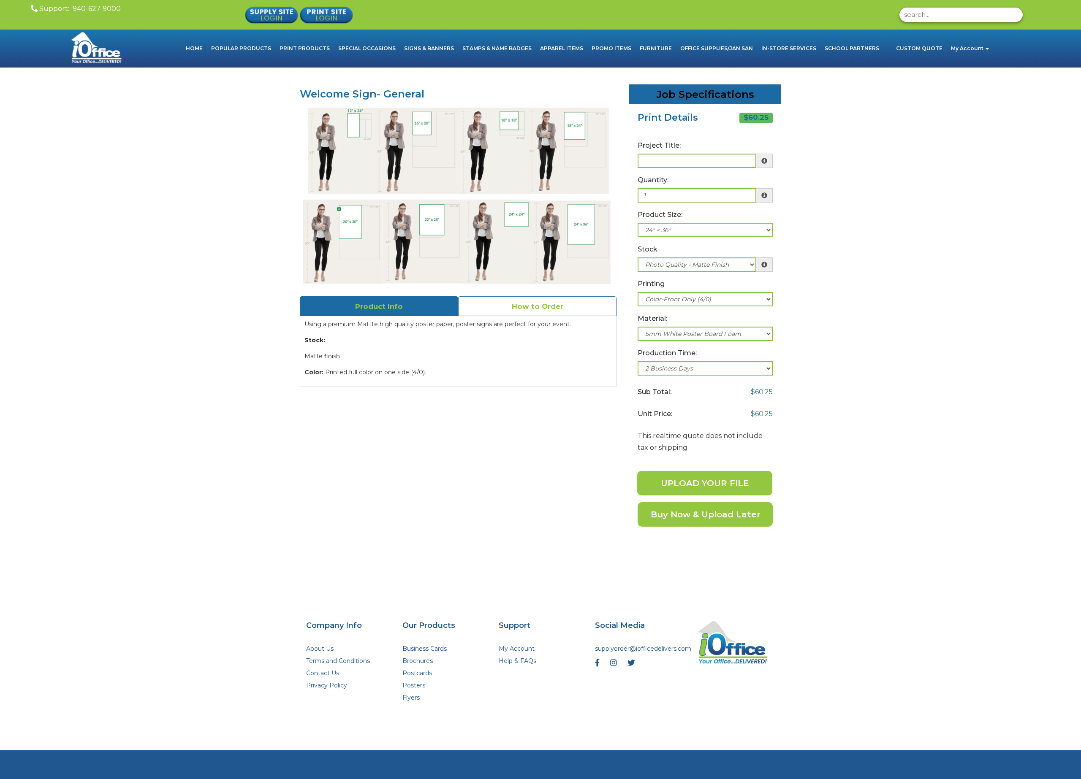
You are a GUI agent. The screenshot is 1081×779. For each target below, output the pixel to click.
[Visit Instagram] (614, 665)
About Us (320, 648)
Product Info (379, 306)
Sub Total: (654, 392)
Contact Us (322, 673)
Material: (652, 318)
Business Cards (424, 648)
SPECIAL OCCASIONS (367, 48)
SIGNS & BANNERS (429, 48)
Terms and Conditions (338, 661)
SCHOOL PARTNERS (852, 48)
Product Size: (660, 215)
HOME (194, 48)
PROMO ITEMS (611, 48)
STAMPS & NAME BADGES (497, 48)
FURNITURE (656, 48)
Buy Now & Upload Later (706, 514)
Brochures (417, 661)
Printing (651, 284)
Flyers (411, 697)
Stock (647, 249)
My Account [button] (968, 48)
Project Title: (659, 145)
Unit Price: (655, 414)
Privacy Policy (326, 685)
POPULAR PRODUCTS (241, 48)
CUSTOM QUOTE (919, 48)
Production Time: (667, 353)
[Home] (733, 643)
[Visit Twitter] (632, 665)
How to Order (537, 306)
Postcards (417, 673)
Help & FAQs (517, 661)
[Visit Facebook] (598, 665)
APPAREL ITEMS (561, 48)
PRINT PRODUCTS (305, 48)
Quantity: (653, 180)
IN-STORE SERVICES (788, 48)
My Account (517, 648)
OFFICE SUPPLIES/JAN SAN (716, 48)
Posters (413, 685)
